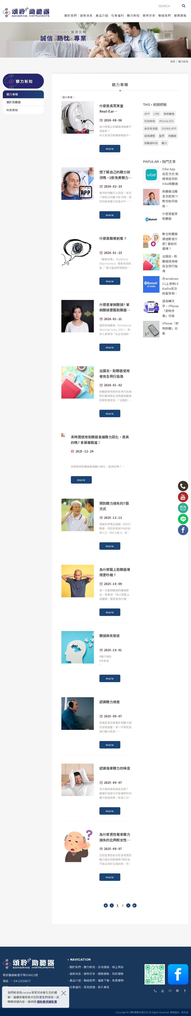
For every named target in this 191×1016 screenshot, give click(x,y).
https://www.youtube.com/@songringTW (163, 991)
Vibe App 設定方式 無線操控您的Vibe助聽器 (161, 175)
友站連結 (103, 967)
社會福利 (117, 15)
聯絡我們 (164, 15)
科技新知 (12, 110)
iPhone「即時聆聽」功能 (161, 329)
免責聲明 (117, 980)
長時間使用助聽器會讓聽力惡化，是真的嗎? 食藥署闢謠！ (96, 457)
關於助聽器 (14, 102)
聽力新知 (133, 15)
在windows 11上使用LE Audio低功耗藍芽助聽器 (161, 285)
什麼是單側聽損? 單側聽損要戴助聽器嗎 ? (96, 325)
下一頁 (128, 905)
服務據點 (180, 15)
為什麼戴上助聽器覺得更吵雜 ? (96, 590)
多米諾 (184, 1012)
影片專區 (103, 987)
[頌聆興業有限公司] (26, 12)
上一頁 (112, 905)
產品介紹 (102, 15)
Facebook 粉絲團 (178, 974)
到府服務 (117, 973)
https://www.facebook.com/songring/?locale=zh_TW (185, 991)
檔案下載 (103, 980)
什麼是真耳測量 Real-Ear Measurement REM (96, 126)
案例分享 (149, 15)
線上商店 (117, 967)
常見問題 (89, 987)
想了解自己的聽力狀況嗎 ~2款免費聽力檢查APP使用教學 (96, 192)
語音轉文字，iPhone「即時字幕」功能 (161, 307)
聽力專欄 (12, 94)
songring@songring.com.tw (170, 991)
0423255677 (155, 991)
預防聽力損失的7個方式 (96, 524)
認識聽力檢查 (96, 722)
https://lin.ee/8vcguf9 (177, 991)
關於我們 (70, 15)
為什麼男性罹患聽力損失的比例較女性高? (96, 855)
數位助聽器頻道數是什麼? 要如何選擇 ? (161, 240)
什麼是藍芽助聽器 (161, 219)
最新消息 (86, 15)
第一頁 (106, 905)
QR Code (155, 974)
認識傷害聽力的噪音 (96, 789)
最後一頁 (134, 905)
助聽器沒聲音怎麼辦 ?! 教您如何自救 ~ (161, 198)
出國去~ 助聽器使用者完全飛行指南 (96, 391)
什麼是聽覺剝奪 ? (96, 259)
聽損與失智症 (96, 656)
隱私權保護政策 (47, 1002)
